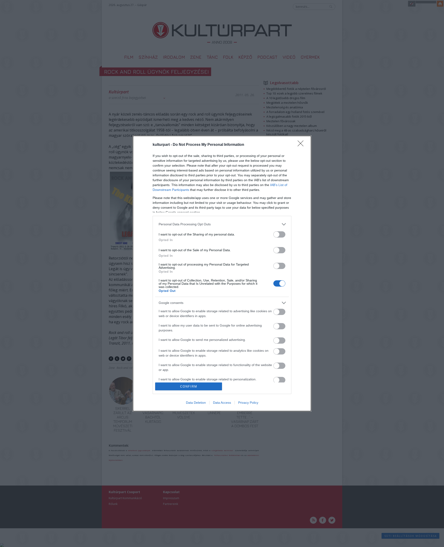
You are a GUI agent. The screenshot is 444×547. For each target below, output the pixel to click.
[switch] (279, 234)
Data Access (222, 402)
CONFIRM (188, 386)
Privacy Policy (248, 402)
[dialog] (222, 273)
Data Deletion (196, 402)
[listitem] (222, 224)
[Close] (302, 145)
